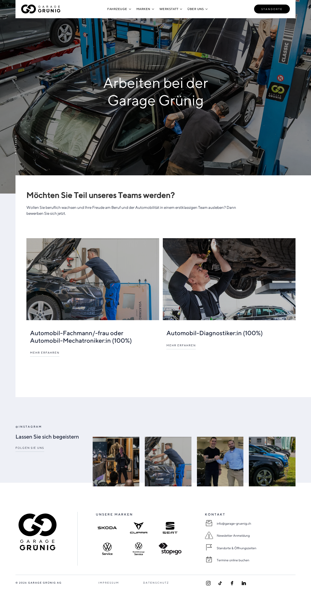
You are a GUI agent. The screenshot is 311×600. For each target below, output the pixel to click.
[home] (41, 9)
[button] (117, 9)
